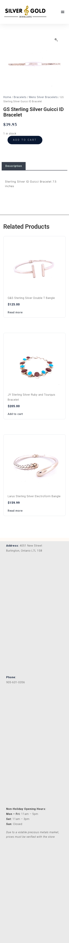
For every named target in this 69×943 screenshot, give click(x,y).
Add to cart (25, 140)
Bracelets (20, 97)
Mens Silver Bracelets (43, 97)
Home (7, 97)
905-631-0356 (15, 682)
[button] (63, 12)
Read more (15, 312)
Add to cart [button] (15, 414)
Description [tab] (13, 166)
